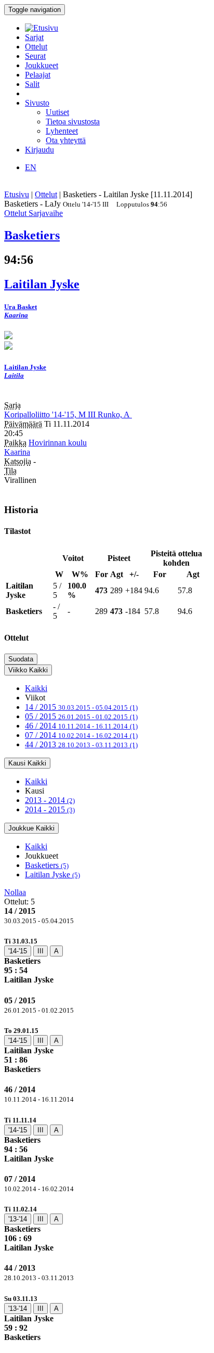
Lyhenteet (62, 130)
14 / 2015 (81, 707)
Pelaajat (37, 74)
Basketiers (47, 865)
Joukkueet (41, 65)
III (40, 951)
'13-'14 (17, 1219)
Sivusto (37, 102)
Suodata (20, 659)
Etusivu (16, 194)
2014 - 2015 (50, 809)
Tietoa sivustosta (73, 121)
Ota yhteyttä (66, 140)
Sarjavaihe (46, 213)
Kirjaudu (39, 149)
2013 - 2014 (50, 800)
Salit (32, 84)
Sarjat (34, 37)
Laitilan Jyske (52, 874)
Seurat (35, 56)
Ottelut (36, 46)
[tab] (107, 960)
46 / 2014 (81, 725)
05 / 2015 (81, 716)
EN (30, 167)
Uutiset (57, 112)
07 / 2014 (81, 735)
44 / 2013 (81, 744)
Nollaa (15, 892)
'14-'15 (17, 951)
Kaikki (36, 688)
